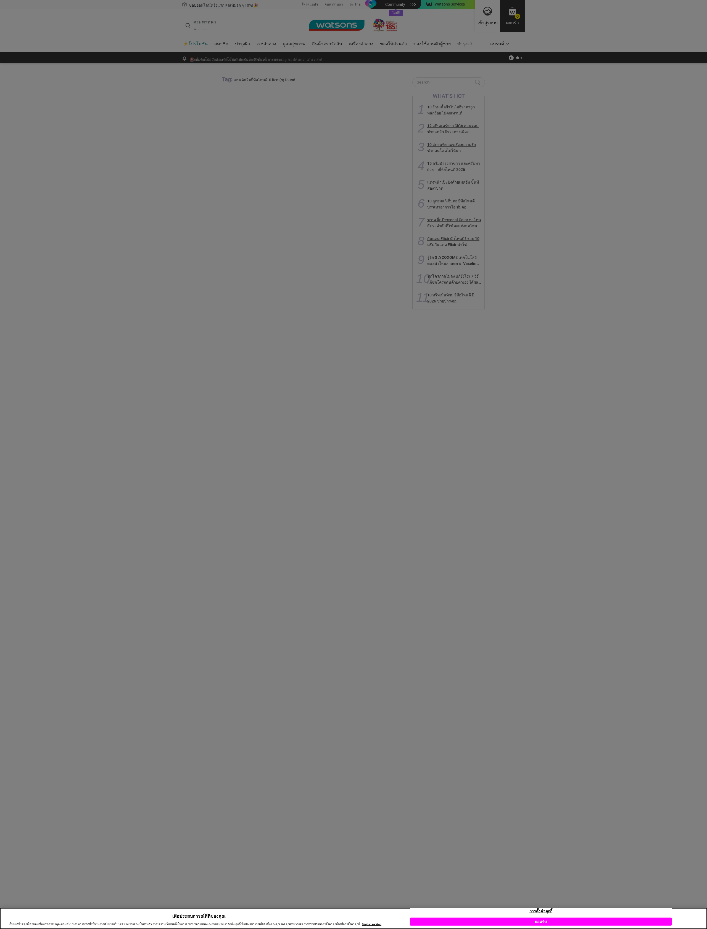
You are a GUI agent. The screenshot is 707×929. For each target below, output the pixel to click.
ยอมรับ (541, 921)
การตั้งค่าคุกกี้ (540, 911)
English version (371, 924)
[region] (353, 918)
